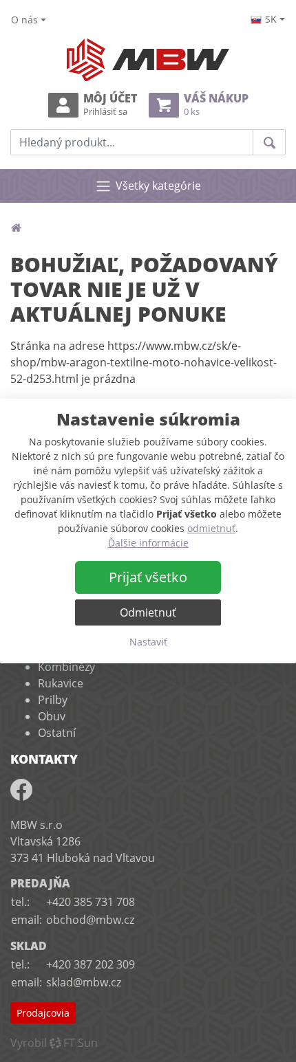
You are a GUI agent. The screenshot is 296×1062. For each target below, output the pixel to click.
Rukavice (60, 683)
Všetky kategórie (158, 185)
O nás (24, 19)
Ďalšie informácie (148, 542)
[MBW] (15, 227)
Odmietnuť (148, 612)
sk (271, 18)
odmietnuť (211, 528)
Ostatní (57, 732)
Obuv (51, 716)
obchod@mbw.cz (90, 919)
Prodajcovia (43, 1012)
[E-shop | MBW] (148, 60)
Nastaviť (148, 641)
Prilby (52, 699)
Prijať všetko (148, 577)
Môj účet (110, 105)
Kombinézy (66, 666)
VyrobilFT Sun (54, 1042)
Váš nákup (216, 105)
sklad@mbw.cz (83, 982)
